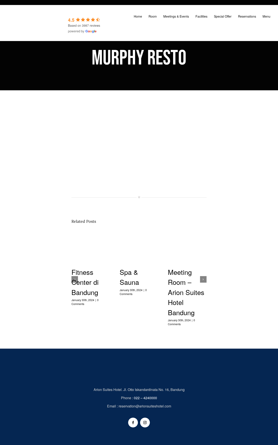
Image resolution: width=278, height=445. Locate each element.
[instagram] (145, 422)
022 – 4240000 (145, 397)
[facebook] (133, 422)
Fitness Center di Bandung (90, 248)
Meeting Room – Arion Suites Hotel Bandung (187, 248)
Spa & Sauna (139, 248)
